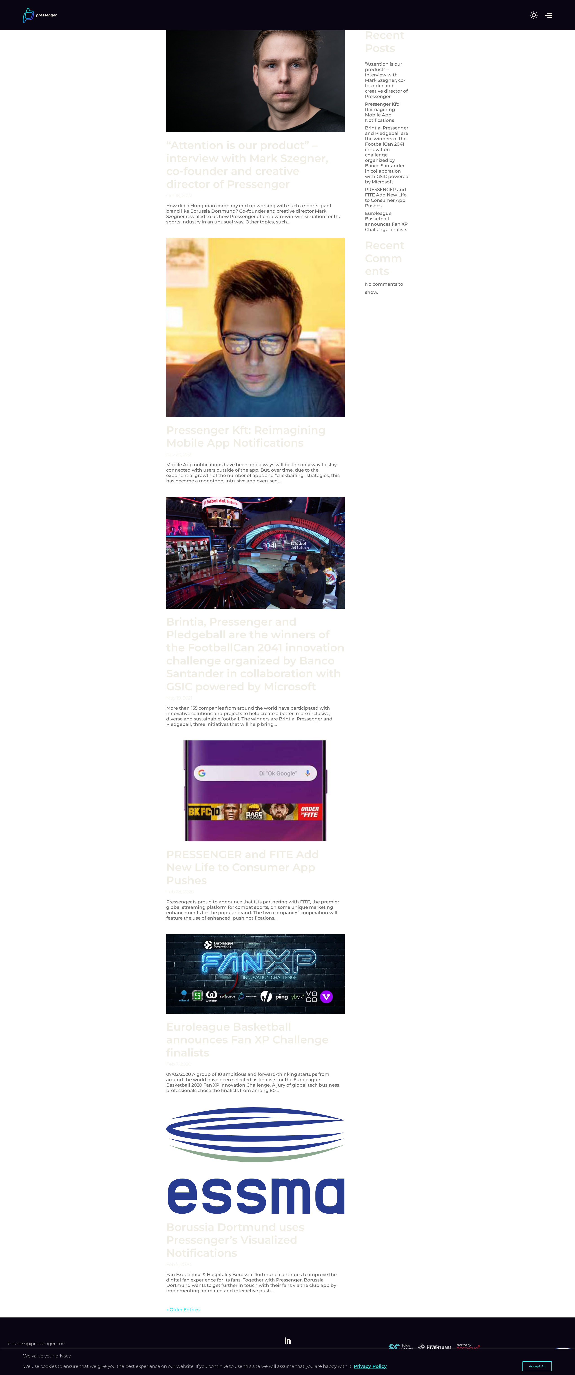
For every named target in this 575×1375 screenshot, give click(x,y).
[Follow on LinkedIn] (287, 1341)
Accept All (537, 1366)
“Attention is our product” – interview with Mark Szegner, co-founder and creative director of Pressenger (247, 165)
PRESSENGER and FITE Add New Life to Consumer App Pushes (242, 867)
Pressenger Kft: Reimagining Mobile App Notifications (246, 436)
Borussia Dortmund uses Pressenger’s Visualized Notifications (235, 1240)
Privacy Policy (370, 1366)
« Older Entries (182, 1309)
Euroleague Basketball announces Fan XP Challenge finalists (247, 1039)
